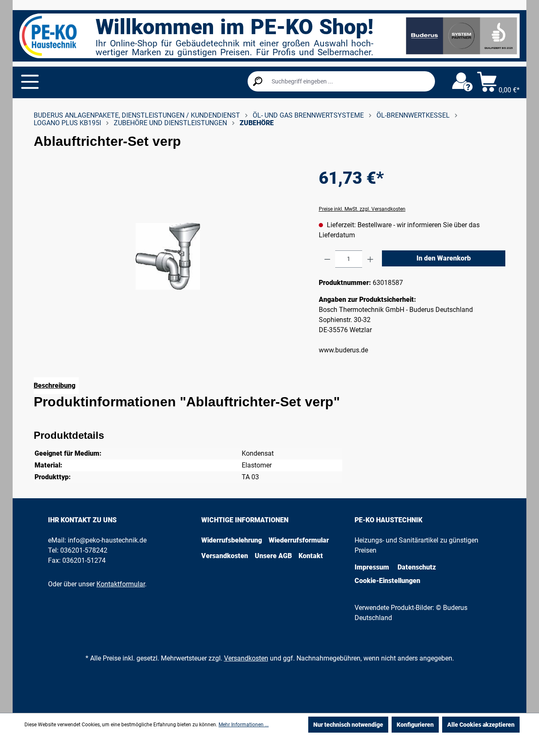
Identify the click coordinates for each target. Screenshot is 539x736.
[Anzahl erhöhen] (370, 259)
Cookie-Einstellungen (387, 581)
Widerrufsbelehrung (231, 540)
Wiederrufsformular (299, 540)
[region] (167, 256)
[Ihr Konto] (462, 82)
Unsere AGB (273, 556)
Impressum (372, 567)
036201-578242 (83, 550)
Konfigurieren (415, 724)
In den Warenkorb (443, 258)
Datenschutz (417, 567)
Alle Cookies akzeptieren (481, 724)
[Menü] (29, 81)
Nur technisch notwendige (348, 724)
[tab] (56, 385)
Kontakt (311, 556)
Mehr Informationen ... (244, 725)
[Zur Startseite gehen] (49, 35)
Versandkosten (224, 556)
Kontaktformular (120, 584)
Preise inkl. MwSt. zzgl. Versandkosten (362, 209)
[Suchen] (258, 81)
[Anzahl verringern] (327, 259)
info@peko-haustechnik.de (107, 540)
